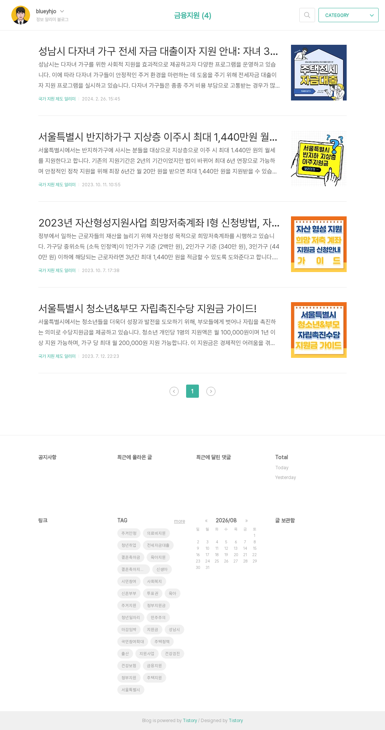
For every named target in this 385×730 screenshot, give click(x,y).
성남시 (174, 629)
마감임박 (128, 629)
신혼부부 (128, 593)
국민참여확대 (132, 641)
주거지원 (128, 605)
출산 (125, 653)
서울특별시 (130, 689)
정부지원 (128, 677)
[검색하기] (307, 15)
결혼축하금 (130, 557)
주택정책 (162, 641)
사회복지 (154, 581)
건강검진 (172, 653)
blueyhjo (47, 11)
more (179, 521)
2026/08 (226, 520)
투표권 (152, 593)
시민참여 (128, 581)
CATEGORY (337, 15)
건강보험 (128, 665)
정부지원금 (156, 605)
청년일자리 (130, 617)
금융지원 (154, 665)
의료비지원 (156, 533)
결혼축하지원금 (134, 569)
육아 (172, 593)
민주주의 (158, 617)
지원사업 (147, 653)
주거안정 (128, 533)
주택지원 (154, 677)
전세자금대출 (158, 545)
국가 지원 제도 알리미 (57, 99)
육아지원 (158, 557)
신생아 (162, 569)
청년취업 (128, 545)
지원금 (152, 629)
